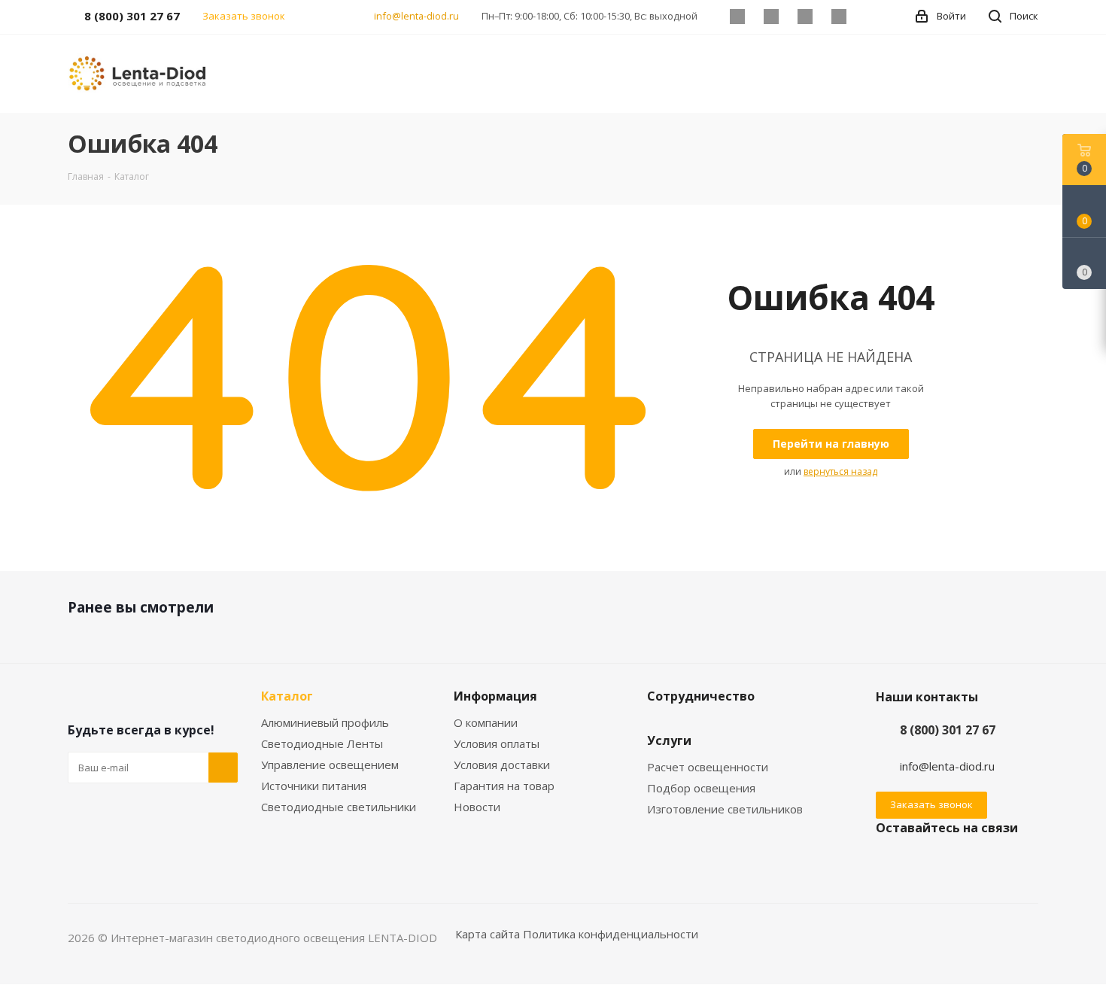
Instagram (805, 16)
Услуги (669, 740)
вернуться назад (840, 471)
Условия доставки (502, 764)
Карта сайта (487, 933)
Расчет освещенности (707, 766)
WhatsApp (838, 16)
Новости (477, 806)
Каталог (287, 696)
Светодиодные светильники (338, 806)
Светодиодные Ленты (322, 743)
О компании (486, 722)
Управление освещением (330, 764)
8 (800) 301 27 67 (947, 730)
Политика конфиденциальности (610, 933)
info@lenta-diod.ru (416, 16)
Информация (495, 696)
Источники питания (313, 785)
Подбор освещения (701, 787)
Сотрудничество (701, 696)
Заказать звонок (931, 804)
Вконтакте (737, 16)
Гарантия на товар (504, 785)
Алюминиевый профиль (325, 722)
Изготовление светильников (725, 808)
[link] (139, 72)
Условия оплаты (496, 743)
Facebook (771, 16)
